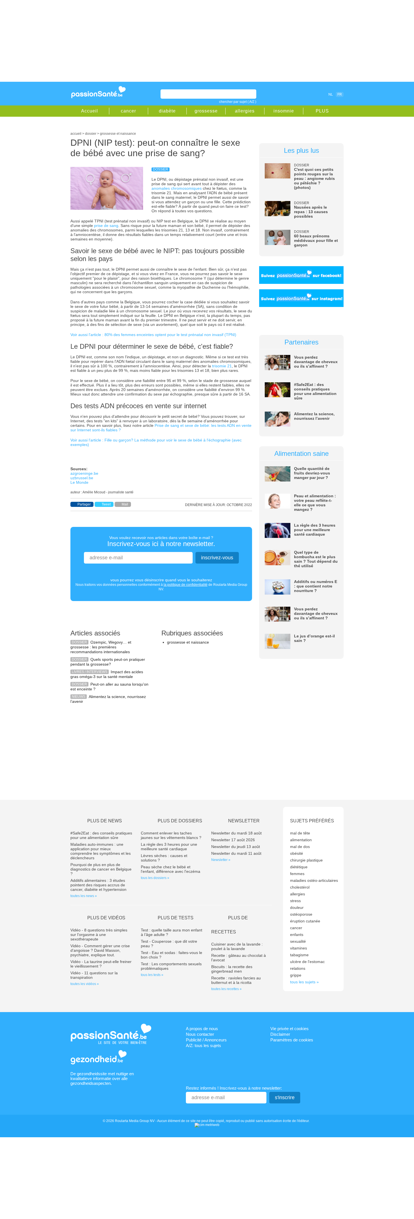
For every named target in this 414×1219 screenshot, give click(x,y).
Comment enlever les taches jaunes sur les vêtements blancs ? (171, 835)
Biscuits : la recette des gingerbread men (231, 968)
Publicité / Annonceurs (206, 1039)
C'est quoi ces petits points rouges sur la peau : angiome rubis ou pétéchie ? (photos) (314, 178)
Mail (125, 504)
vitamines (298, 948)
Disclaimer (280, 1034)
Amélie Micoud (94, 492)
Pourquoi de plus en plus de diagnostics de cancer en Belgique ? (101, 869)
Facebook (298, 94)
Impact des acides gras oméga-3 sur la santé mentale (106, 674)
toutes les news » (83, 896)
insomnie (283, 111)
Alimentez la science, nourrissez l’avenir (314, 416)
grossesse (206, 111)
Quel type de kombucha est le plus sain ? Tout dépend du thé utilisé (316, 559)
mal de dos (300, 846)
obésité (296, 853)
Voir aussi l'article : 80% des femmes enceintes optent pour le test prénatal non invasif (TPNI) (153, 334)
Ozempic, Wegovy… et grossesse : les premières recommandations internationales (100, 647)
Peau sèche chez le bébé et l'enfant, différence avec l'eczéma (170, 869)
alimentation (301, 840)
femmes (297, 873)
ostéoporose (301, 914)
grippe (295, 975)
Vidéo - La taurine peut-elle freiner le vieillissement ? (101, 963)
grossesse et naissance (188, 642)
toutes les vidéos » (84, 984)
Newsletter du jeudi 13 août (235, 846)
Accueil (89, 111)
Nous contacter (200, 1034)
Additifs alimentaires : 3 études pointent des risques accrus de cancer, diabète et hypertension (98, 885)
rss (306, 94)
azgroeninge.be (84, 473)
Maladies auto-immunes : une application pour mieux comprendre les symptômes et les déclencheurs (100, 851)
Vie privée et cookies (289, 1028)
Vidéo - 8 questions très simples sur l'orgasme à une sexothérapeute (98, 934)
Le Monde (79, 482)
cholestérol (300, 887)
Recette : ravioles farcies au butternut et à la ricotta (236, 980)
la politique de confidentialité (186, 585)
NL (330, 94)
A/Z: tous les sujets (203, 1045)
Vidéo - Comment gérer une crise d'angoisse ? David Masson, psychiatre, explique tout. (100, 950)
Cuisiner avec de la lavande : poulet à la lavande (237, 946)
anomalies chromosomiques (177, 188)
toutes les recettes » (226, 989)
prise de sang (106, 225)
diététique (299, 867)
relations (297, 968)
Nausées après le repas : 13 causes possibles (311, 211)
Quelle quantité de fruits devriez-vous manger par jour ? (312, 473)
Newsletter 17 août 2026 (233, 840)
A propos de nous (202, 1028)
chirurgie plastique (306, 860)
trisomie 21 (222, 366)
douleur (297, 907)
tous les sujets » (304, 982)
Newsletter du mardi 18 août (236, 833)
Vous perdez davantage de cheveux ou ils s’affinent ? (316, 361)
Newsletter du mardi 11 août (236, 853)
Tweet (106, 504)
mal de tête (300, 833)
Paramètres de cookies (291, 1039)
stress (295, 900)
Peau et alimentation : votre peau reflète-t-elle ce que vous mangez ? (315, 503)
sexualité (298, 941)
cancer (128, 111)
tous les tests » (152, 975)
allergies (245, 111)
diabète (167, 111)
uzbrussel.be (81, 478)
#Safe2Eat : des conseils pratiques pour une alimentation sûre (315, 391)
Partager (84, 504)
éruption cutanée (305, 921)
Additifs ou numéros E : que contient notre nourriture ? (315, 586)
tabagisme (299, 955)
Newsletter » (220, 860)
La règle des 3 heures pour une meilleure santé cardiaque (314, 529)
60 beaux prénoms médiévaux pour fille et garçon (316, 240)
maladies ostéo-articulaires (314, 880)
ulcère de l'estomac (307, 961)
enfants (296, 934)
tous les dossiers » (155, 878)
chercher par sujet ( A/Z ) (237, 102)
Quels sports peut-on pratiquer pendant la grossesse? (107, 661)
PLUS (322, 111)
